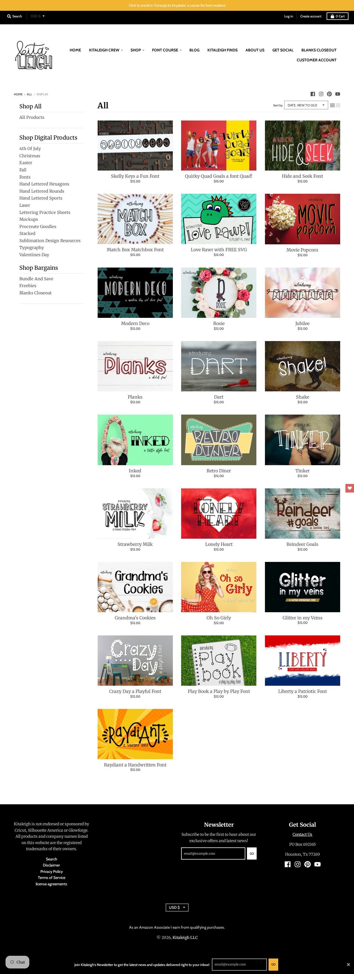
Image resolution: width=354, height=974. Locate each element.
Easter (25, 162)
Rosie (219, 323)
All (29, 94)
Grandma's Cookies (135, 617)
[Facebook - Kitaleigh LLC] (312, 93)
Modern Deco (135, 323)
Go (273, 964)
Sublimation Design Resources (49, 240)
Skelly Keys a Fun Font (135, 176)
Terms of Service (51, 877)
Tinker (302, 470)
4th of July (30, 148)
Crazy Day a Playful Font (135, 691)
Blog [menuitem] (194, 50)
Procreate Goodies (37, 226)
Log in (288, 16)
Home (18, 94)
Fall (23, 169)
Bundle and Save (36, 278)
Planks (135, 397)
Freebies (27, 285)
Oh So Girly (219, 617)
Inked (135, 470)
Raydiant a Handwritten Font (135, 765)
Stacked (27, 233)
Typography (31, 247)
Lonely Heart (219, 544)
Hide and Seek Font (302, 176)
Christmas (29, 155)
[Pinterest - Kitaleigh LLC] (329, 93)
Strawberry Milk (135, 544)
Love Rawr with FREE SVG (219, 249)
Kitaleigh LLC (185, 937)
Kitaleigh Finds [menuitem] (222, 50)
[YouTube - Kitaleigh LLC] (337, 93)
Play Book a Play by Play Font (219, 691)
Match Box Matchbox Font (135, 249)
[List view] (338, 104)
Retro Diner (219, 470)
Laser (24, 205)
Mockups (28, 219)
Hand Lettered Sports (40, 198)
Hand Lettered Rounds (41, 191)
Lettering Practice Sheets (44, 212)
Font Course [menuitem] (165, 50)
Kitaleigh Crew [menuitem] (104, 50)
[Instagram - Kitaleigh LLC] (321, 93)
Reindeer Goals (302, 544)
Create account (310, 16)
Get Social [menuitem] (282, 50)
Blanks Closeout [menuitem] (319, 50)
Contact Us (302, 834)
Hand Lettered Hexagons (44, 184)
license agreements (51, 883)
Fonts (24, 177)
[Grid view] (332, 104)
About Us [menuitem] (255, 50)
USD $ (36, 16)
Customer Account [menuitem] (317, 59)
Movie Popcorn (302, 250)
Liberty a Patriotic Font (302, 691)
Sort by (278, 105)
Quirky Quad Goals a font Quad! (219, 176)
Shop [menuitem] (136, 50)
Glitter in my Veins (302, 617)
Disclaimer (51, 865)
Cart (340, 16)
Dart (218, 397)
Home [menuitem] (75, 50)
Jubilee (302, 323)
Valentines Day (34, 254)
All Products (31, 117)
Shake (302, 397)
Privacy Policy (51, 871)
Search (51, 859)
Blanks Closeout (35, 292)
